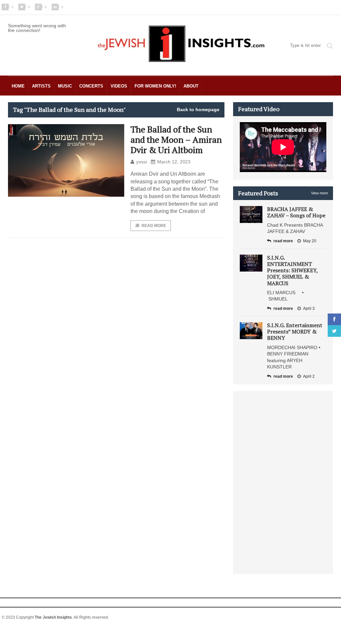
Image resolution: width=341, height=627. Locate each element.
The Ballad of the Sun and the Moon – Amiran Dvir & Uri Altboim (176, 139)
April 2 (309, 376)
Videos (119, 86)
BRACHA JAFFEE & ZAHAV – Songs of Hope (296, 212)
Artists (41, 86)
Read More (154, 225)
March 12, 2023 (173, 161)
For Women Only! (155, 86)
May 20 (309, 241)
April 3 (309, 309)
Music (65, 86)
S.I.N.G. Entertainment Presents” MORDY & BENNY (294, 331)
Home (18, 86)
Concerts (91, 86)
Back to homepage (198, 109)
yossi (141, 161)
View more (319, 193)
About (190, 86)
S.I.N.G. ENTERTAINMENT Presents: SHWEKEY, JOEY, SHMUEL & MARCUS (292, 270)
